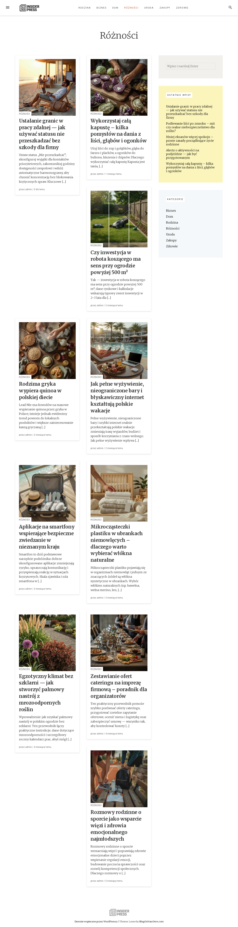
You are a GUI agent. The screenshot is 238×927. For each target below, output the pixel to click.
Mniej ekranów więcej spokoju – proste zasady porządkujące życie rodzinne (190, 140)
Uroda (149, 7)
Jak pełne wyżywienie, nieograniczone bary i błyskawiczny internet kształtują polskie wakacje (117, 397)
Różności (131, 7)
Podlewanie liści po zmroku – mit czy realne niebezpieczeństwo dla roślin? (190, 127)
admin (28, 189)
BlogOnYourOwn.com (151, 921)
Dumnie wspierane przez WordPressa (96, 921)
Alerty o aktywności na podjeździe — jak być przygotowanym (182, 154)
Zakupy (165, 7)
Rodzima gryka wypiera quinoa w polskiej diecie (40, 390)
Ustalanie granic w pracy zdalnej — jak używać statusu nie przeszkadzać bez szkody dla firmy (42, 134)
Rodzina (84, 7)
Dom (115, 7)
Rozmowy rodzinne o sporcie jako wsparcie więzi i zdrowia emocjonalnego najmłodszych (116, 825)
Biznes (102, 7)
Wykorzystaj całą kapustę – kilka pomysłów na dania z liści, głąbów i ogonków (190, 167)
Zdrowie (182, 7)
